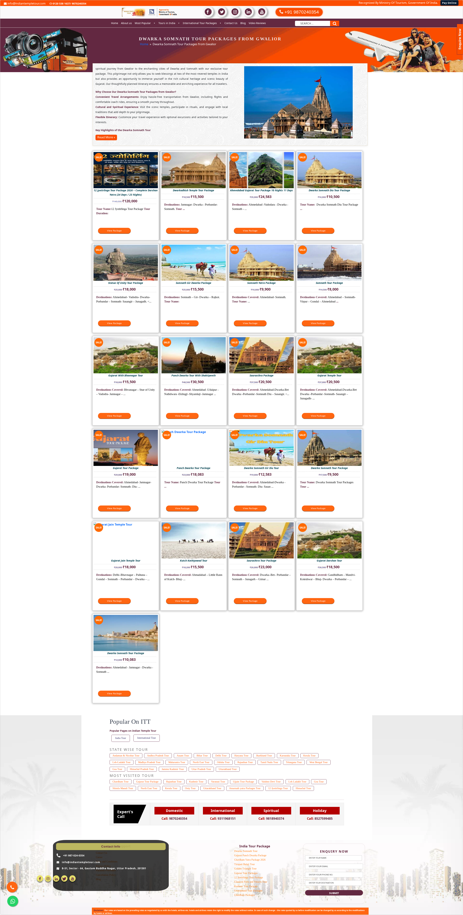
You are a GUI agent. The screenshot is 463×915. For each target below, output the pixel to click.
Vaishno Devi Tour (271, 781)
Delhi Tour (221, 755)
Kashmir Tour (196, 781)
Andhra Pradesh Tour (158, 755)
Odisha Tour (223, 762)
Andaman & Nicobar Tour (125, 755)
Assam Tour (183, 755)
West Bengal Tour (318, 762)
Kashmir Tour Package (246, 886)
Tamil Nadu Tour (269, 762)
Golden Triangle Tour (245, 868)
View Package (114, 231)
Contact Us (230, 23)
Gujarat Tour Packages (245, 873)
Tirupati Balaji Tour (244, 864)
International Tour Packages (200, 23)
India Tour (120, 738)
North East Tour (201, 762)
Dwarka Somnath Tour (246, 851)
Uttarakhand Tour (228, 769)
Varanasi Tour (218, 781)
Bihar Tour (202, 755)
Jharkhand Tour (264, 755)
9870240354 (78, 3)
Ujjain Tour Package (243, 781)
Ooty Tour (190, 788)
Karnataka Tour (288, 755)
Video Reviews (257, 23)
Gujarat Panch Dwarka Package (250, 855)
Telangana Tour (294, 762)
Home (114, 23)
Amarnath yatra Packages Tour (245, 788)
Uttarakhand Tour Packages (248, 890)
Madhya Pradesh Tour (149, 762)
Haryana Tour (241, 755)
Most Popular (143, 23)
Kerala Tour (309, 755)
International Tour (146, 738)
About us (126, 23)
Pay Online (449, 3)
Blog (243, 23)
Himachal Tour (303, 788)
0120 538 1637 (61, 3)
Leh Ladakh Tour (297, 781)
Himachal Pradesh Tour (142, 769)
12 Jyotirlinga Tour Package (248, 877)
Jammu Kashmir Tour (173, 769)
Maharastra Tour (176, 762)
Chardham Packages (244, 895)
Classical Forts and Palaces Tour (250, 881)
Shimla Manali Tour (122, 788)
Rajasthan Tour (245, 762)
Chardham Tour (120, 781)
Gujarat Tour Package (147, 781)
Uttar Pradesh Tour (201, 769)
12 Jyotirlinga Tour (278, 788)
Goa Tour (117, 769)
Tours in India (166, 23)
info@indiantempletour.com (26, 3)
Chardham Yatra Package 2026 (250, 859)
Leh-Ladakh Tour (121, 762)
